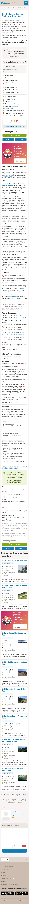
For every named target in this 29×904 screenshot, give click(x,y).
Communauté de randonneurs (9, 884)
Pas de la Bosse (7, 175)
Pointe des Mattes (14, 296)
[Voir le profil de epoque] (6, 815)
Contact (3, 881)
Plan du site (4, 869)
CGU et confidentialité (7, 866)
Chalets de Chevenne (7, 185)
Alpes (11, 104)
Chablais (16, 104)
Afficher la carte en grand (14, 851)
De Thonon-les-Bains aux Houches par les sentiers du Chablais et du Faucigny (15, 54)
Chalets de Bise (18, 316)
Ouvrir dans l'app (15, 135)
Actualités (4, 875)
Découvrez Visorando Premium (13, 126)
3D (23, 846)
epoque (15, 811)
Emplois (3, 872)
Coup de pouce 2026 (6, 878)
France (10, 101)
